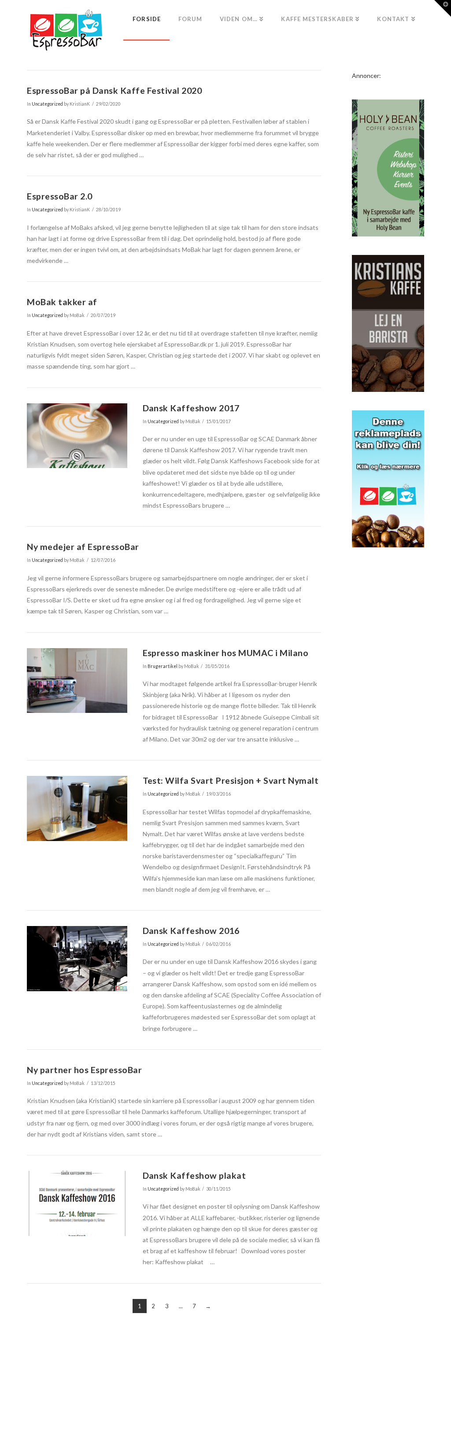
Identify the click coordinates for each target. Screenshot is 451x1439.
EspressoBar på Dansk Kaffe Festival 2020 (114, 90)
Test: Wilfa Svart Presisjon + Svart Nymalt (231, 780)
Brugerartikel (162, 666)
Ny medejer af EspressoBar (83, 547)
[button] (442, 8)
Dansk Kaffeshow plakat (194, 1175)
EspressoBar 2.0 (59, 196)
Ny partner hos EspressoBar (84, 1070)
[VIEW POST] (77, 436)
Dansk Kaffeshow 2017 (191, 408)
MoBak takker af (62, 302)
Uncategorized (47, 104)
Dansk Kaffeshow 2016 (191, 931)
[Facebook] (225, 1420)
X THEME (246, 1392)
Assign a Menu (225, 1406)
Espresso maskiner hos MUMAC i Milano (226, 653)
